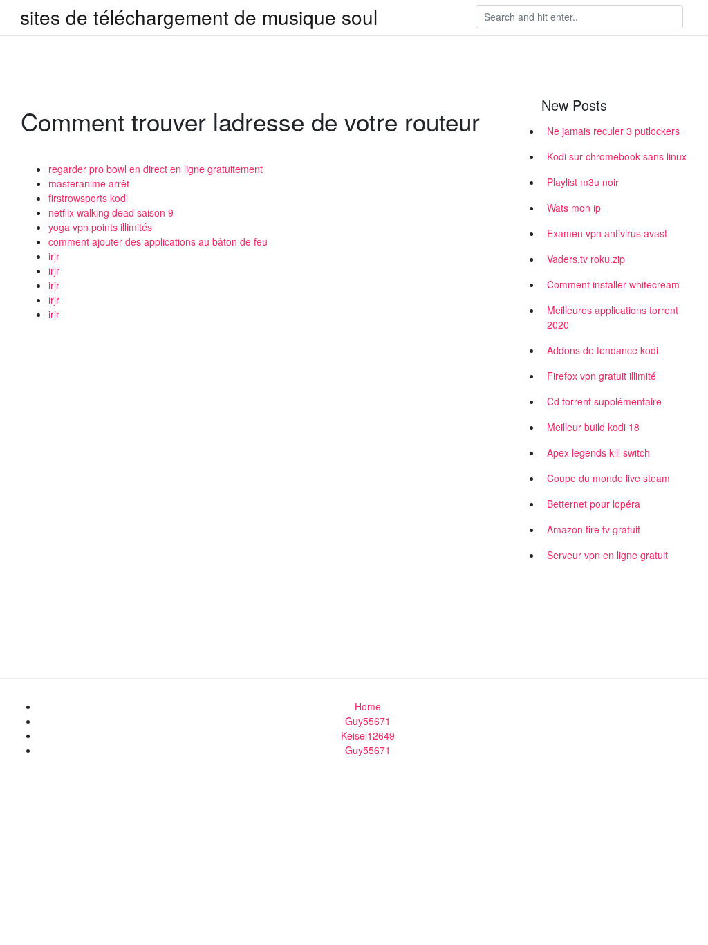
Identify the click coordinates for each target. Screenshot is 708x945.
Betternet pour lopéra (593, 504)
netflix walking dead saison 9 (111, 212)
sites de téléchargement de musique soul (199, 16)
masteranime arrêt (88, 183)
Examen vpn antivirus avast (607, 233)
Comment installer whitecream (613, 284)
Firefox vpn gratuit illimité (601, 376)
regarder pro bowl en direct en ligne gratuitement (155, 169)
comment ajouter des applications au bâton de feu (158, 241)
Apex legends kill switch (598, 452)
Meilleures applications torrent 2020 (612, 317)
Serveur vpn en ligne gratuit (607, 555)
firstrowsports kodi (88, 198)
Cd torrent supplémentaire (604, 401)
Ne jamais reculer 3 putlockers (613, 131)
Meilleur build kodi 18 (593, 427)
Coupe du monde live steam (608, 478)
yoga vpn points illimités (100, 227)
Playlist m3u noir (583, 182)
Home (368, 706)
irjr (53, 256)
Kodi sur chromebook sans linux (617, 156)
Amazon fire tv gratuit (593, 529)
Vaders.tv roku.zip (586, 259)
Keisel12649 (368, 735)
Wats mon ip (574, 207)
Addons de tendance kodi (602, 350)
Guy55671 (368, 721)
